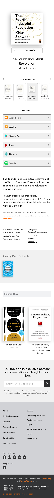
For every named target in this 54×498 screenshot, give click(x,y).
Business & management (37, 232)
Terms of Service (26, 481)
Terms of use (32, 438)
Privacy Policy (46, 478)
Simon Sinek (14, 347)
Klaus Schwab (27, 68)
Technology (32, 241)
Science (31, 238)
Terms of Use (35, 393)
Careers (30, 411)
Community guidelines (36, 415)
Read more (7, 218)
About (5, 411)
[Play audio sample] (14, 50)
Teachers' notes (9, 443)
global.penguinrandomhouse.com (18, 493)
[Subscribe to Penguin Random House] (47, 383)
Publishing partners (34, 420)
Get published (9, 432)
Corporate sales (10, 427)
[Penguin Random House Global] (10, 487)
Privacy (29, 434)
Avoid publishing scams (36, 429)
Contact (6, 421)
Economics (32, 235)
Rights (29, 424)
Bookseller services (11, 416)
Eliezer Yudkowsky (38, 350)
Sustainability (8, 438)
